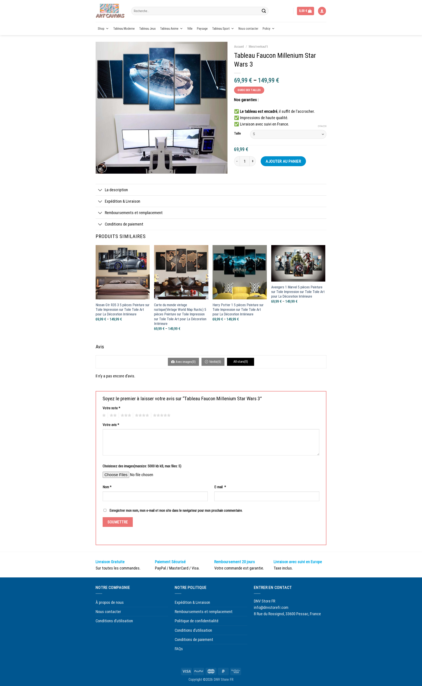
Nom (107, 487)
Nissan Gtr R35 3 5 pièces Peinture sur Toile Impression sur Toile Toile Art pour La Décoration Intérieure (122, 310)
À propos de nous (110, 602)
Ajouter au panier (283, 161)
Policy (266, 28)
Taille (237, 133)
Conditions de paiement (124, 224)
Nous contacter (248, 28)
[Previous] (96, 293)
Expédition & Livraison (122, 201)
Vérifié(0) (215, 362)
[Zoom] (102, 168)
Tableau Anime (169, 28)
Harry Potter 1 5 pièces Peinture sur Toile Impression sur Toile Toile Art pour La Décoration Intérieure (238, 310)
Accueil (239, 47)
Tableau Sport (221, 28)
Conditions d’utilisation (114, 621)
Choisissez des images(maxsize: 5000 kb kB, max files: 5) (142, 466)
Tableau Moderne (124, 28)
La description (116, 189)
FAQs (179, 648)
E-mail (220, 487)
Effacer (322, 126)
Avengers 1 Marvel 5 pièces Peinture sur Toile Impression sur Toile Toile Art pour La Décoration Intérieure (298, 292)
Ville (190, 28)
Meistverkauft (258, 47)
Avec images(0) (186, 362)
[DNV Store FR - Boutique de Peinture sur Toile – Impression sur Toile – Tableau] (110, 11)
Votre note (111, 408)
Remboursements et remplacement (134, 212)
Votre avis (111, 425)
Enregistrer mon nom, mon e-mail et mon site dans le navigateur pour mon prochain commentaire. (176, 510)
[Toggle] (100, 190)
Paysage (202, 28)
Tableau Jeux (147, 28)
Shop (101, 28)
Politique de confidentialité (196, 621)
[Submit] (264, 11)
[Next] (325, 293)
